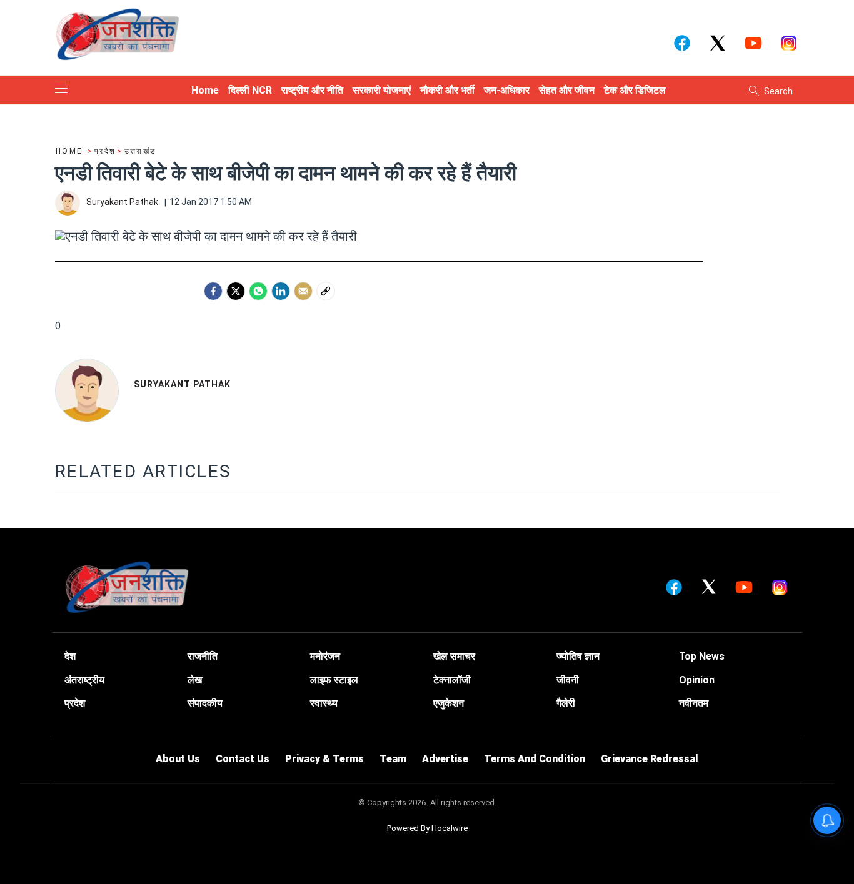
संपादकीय (205, 703)
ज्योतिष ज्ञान (578, 656)
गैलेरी (565, 703)
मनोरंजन (325, 656)
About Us (178, 759)
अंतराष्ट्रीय (84, 680)
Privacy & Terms (324, 759)
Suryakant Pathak (182, 384)
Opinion (697, 680)
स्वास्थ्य (324, 703)
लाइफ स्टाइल (334, 680)
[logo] (117, 34)
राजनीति (203, 656)
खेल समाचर (454, 656)
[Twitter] (235, 291)
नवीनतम (693, 703)
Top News (702, 656)
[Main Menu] (61, 89)
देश (70, 656)
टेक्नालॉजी (452, 680)
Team (392, 759)
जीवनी (567, 680)
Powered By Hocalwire (427, 828)
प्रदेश (74, 703)
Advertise (445, 759)
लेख (195, 680)
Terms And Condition (534, 759)
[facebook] (213, 291)
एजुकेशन (448, 703)
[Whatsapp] (258, 291)
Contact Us (242, 759)
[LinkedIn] (280, 291)
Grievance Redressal (649, 759)
